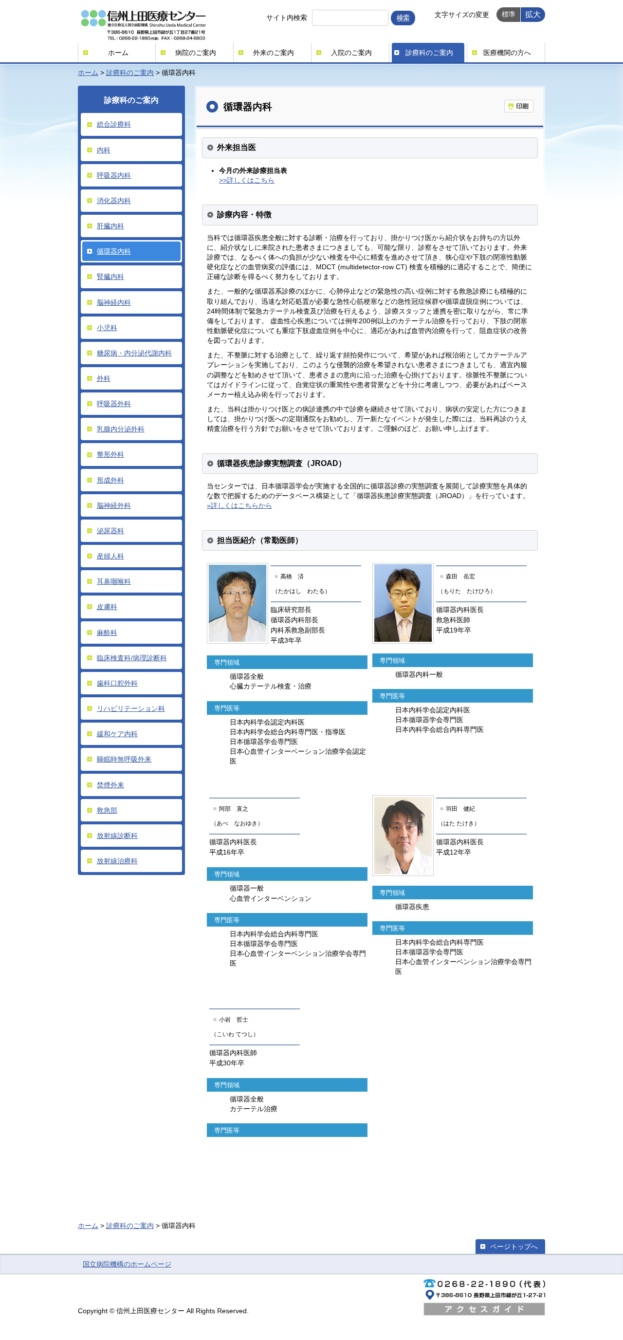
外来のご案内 (273, 52)
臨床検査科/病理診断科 (132, 658)
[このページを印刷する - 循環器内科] (518, 106)
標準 (508, 14)
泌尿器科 (110, 531)
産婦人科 (110, 556)
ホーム (118, 52)
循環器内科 (114, 251)
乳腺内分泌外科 (121, 429)
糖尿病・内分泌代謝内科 (134, 353)
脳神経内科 (114, 302)
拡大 (533, 14)
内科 (103, 150)
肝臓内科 (110, 226)
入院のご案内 (351, 52)
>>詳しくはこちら (247, 180)
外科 (103, 378)
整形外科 (110, 454)
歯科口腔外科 (117, 683)
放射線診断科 (117, 835)
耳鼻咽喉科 (114, 581)
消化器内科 (114, 201)
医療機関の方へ (507, 52)
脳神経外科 (114, 505)
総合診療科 (114, 124)
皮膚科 (107, 607)
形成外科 (110, 480)
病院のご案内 (195, 52)
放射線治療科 (117, 861)
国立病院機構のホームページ (127, 1264)
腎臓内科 (110, 276)
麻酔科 (107, 632)
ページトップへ (514, 1246)
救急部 (107, 810)
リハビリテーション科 (131, 708)
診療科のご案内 (429, 52)
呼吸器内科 (114, 175)
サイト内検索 (286, 17)
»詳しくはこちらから (239, 505)
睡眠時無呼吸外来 (124, 759)
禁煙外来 (110, 785)
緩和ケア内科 (117, 734)
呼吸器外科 (114, 404)
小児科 (107, 328)
